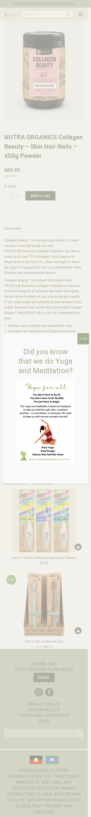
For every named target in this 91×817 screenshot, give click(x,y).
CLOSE (83, 338)
